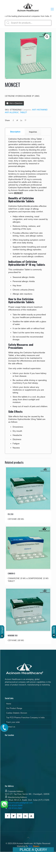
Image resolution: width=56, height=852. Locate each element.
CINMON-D (11, 573)
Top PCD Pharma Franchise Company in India (25, 717)
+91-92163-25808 (14, 805)
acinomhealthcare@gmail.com (20, 803)
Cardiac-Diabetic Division (16, 713)
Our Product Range (14, 708)
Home (8, 704)
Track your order (13, 722)
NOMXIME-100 (13, 635)
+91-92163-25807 (15, 808)
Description (15, 132)
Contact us (10, 727)
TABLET (23, 112)
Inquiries (33, 132)
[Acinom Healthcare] (28, 12)
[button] (47, 36)
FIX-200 (10, 514)
